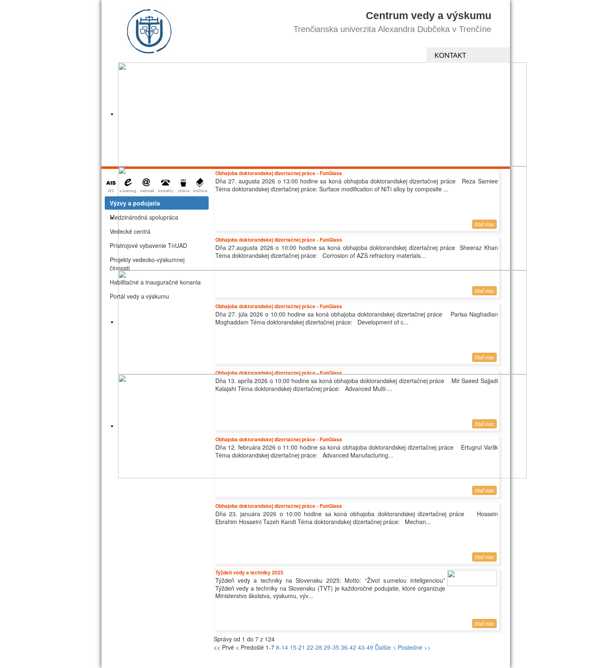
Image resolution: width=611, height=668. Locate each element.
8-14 (282, 647)
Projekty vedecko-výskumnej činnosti (147, 263)
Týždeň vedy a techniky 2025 (249, 572)
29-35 (331, 647)
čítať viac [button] (484, 490)
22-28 (314, 647)
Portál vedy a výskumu (139, 296)
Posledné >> (414, 647)
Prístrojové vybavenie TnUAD (148, 245)
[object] (322, 114)
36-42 (348, 647)
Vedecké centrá (130, 231)
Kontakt (450, 55)
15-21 (297, 647)
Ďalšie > (385, 647)
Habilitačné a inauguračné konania (155, 282)
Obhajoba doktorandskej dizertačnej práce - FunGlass (278, 506)
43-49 (365, 647)
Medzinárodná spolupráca (144, 217)
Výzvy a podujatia (135, 203)
